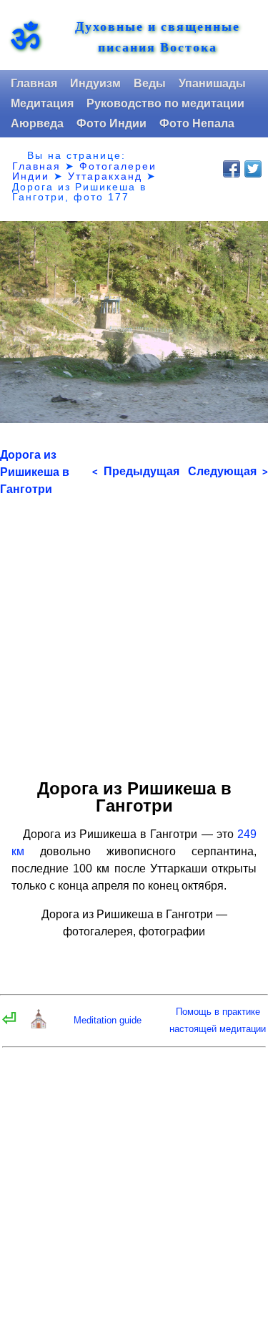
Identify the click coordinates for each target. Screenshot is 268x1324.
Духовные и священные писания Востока (157, 36)
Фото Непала (196, 123)
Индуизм (95, 83)
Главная (34, 83)
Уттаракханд (105, 176)
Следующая (228, 471)
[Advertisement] (134, 632)
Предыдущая (135, 471)
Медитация (42, 103)
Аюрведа (37, 123)
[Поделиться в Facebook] (231, 168)
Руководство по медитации (165, 103)
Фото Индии (111, 123)
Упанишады (212, 83)
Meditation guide (108, 1020)
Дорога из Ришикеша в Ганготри (34, 472)
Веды (150, 83)
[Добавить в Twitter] (253, 168)
